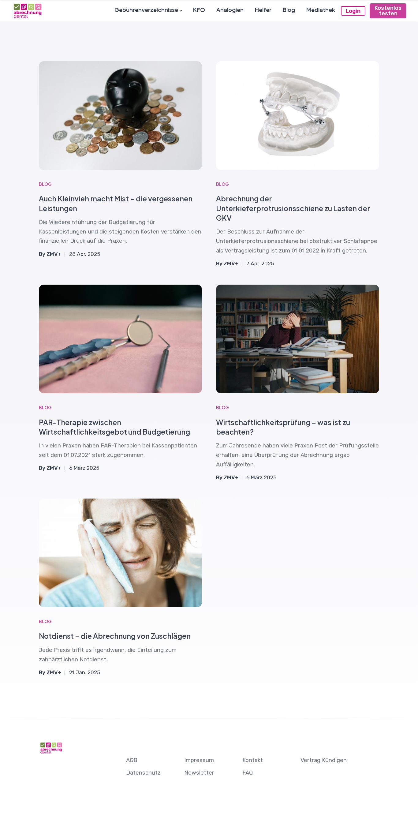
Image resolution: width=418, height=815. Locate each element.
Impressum (199, 760)
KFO (199, 9)
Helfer (263, 9)
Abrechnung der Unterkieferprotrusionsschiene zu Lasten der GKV (293, 208)
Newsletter (199, 772)
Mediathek (320, 9)
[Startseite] (27, 10)
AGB (131, 760)
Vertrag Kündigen (323, 760)
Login (353, 11)
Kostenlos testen (388, 11)
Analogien (230, 9)
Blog (289, 9)
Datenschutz (143, 772)
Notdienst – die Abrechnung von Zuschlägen (115, 635)
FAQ (247, 772)
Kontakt (252, 760)
